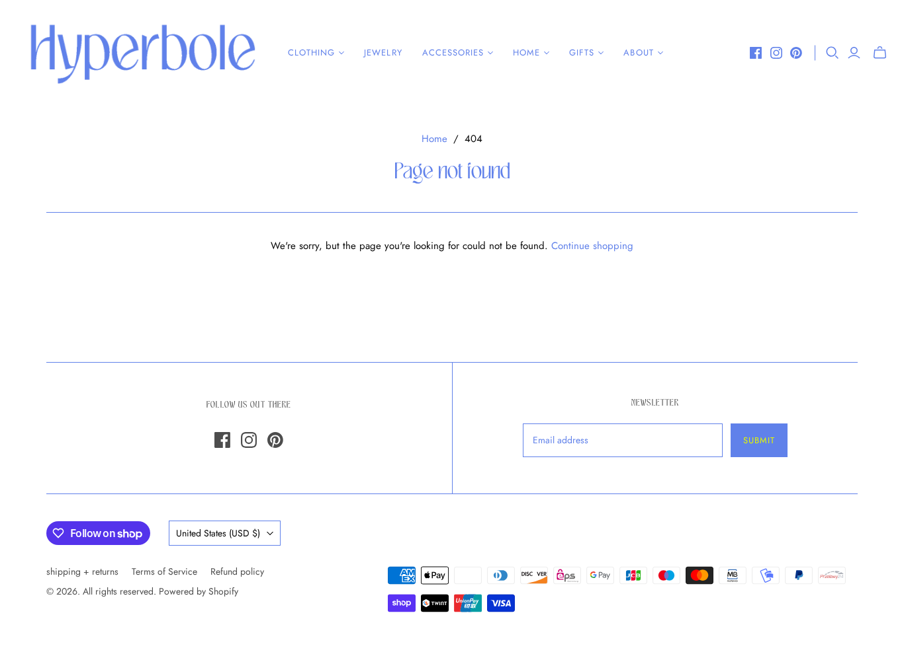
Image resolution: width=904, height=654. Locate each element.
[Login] (854, 53)
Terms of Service (164, 571)
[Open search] (832, 52)
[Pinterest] (796, 53)
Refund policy (237, 571)
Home (434, 138)
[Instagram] (776, 53)
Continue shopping (592, 245)
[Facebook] (755, 53)
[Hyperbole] (142, 52)
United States (218, 533)
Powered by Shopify (198, 591)
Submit (759, 440)
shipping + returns (82, 571)
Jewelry (383, 52)
